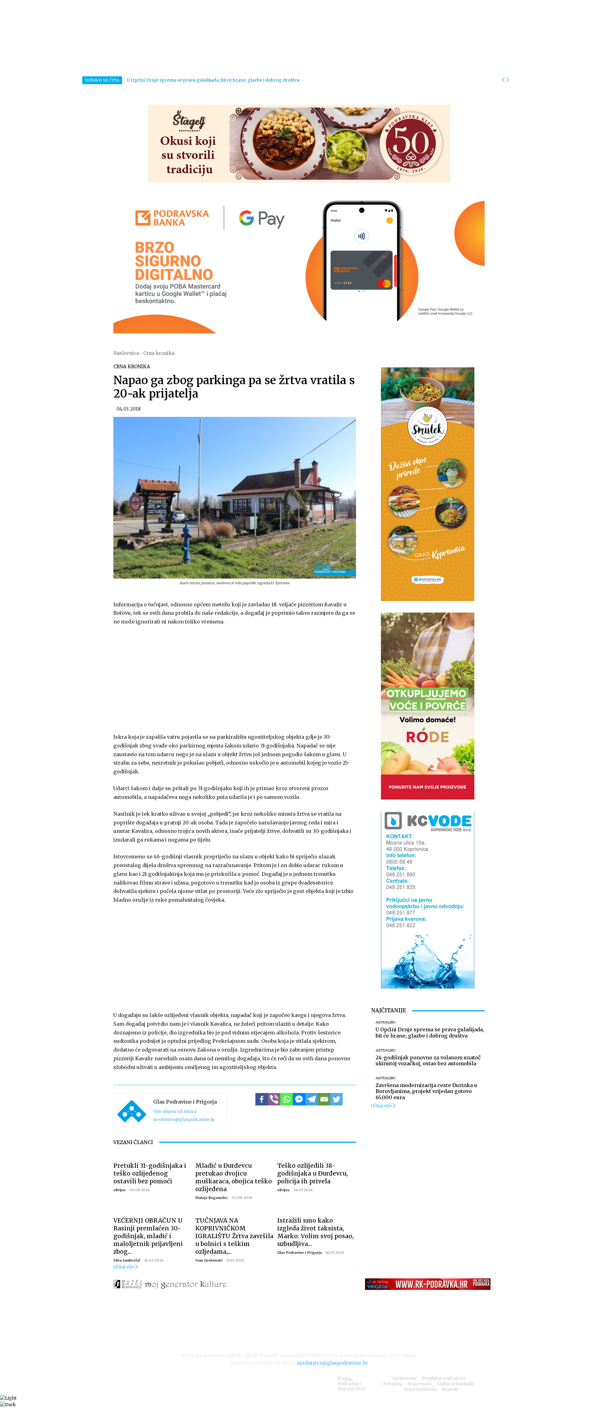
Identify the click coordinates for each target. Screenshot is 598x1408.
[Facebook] (261, 1099)
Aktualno (386, 1022)
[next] (507, 80)
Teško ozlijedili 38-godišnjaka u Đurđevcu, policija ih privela (312, 1173)
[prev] (503, 80)
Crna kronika (158, 353)
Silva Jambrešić (126, 1260)
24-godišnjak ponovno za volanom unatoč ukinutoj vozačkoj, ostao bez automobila (428, 1060)
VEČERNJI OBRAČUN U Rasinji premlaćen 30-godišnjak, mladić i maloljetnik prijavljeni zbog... (148, 1236)
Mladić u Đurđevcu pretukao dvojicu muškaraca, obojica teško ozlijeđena (233, 1177)
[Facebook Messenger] (299, 1099)
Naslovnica (126, 353)
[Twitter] (336, 1099)
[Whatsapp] (286, 1099)
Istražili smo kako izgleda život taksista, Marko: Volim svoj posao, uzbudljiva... (315, 1232)
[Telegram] (311, 1099)
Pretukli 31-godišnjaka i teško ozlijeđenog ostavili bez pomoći (149, 1173)
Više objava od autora (175, 1111)
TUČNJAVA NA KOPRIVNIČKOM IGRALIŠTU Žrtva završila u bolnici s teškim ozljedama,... (234, 1236)
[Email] (324, 1099)
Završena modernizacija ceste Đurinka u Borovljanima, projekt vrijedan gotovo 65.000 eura (426, 1091)
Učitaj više (124, 1267)
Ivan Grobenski (208, 1260)
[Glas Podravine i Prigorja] (132, 1111)
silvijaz (119, 1190)
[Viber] (274, 1099)
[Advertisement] (234, 678)
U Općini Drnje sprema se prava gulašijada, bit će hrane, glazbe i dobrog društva (213, 80)
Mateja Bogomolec (211, 1198)
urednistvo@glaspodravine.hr (184, 1119)
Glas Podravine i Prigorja (185, 1102)
